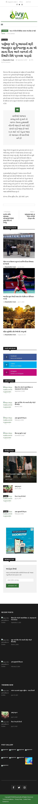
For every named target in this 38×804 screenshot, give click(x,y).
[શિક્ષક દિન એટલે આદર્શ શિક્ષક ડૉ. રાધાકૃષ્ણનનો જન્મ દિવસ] (8, 393)
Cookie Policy (27, 799)
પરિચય (21, 2)
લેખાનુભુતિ (8, 470)
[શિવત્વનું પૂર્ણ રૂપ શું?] (8, 438)
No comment (6, 62)
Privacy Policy (18, 799)
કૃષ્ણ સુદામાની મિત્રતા (20, 418)
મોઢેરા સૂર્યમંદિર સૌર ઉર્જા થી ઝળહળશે (14, 331)
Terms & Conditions (8, 799)
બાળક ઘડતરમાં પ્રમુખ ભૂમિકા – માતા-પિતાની (23, 690)
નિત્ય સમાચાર (11, 33)
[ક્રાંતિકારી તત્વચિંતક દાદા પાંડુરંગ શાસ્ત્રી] (4, 765)
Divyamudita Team (8, 60)
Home (3, 33)
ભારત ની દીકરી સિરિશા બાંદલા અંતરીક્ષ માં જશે (23, 31)
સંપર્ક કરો (28, 2)
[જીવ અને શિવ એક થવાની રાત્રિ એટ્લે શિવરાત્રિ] (8, 408)
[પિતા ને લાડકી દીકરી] (8, 502)
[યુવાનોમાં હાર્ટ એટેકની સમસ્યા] (12, 757)
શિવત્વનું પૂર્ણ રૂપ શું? (20, 433)
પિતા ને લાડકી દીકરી (20, 496)
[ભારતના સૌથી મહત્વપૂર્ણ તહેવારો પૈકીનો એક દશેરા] (28, 764)
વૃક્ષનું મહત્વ (18, 486)
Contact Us (5, 801)
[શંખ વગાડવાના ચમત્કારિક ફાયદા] (4, 757)
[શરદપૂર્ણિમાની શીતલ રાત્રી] (20, 757)
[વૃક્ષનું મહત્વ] (8, 489)
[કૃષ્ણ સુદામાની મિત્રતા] (8, 423)
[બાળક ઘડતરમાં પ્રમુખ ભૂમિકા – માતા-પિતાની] (5, 700)
